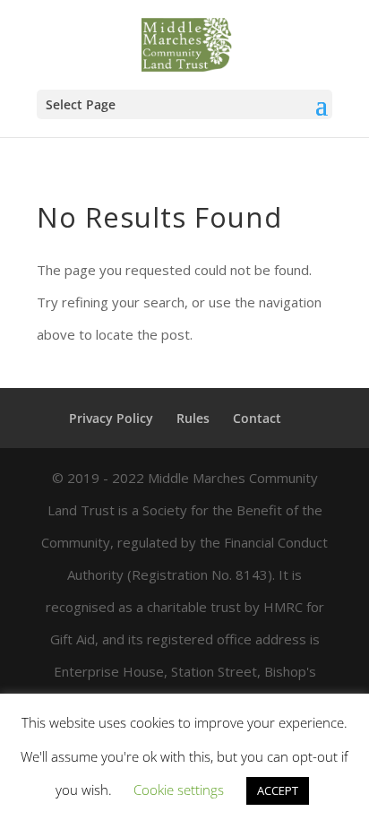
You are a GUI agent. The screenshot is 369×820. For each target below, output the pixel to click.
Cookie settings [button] (178, 789)
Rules (193, 418)
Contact (257, 418)
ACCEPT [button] (277, 790)
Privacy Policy (111, 418)
